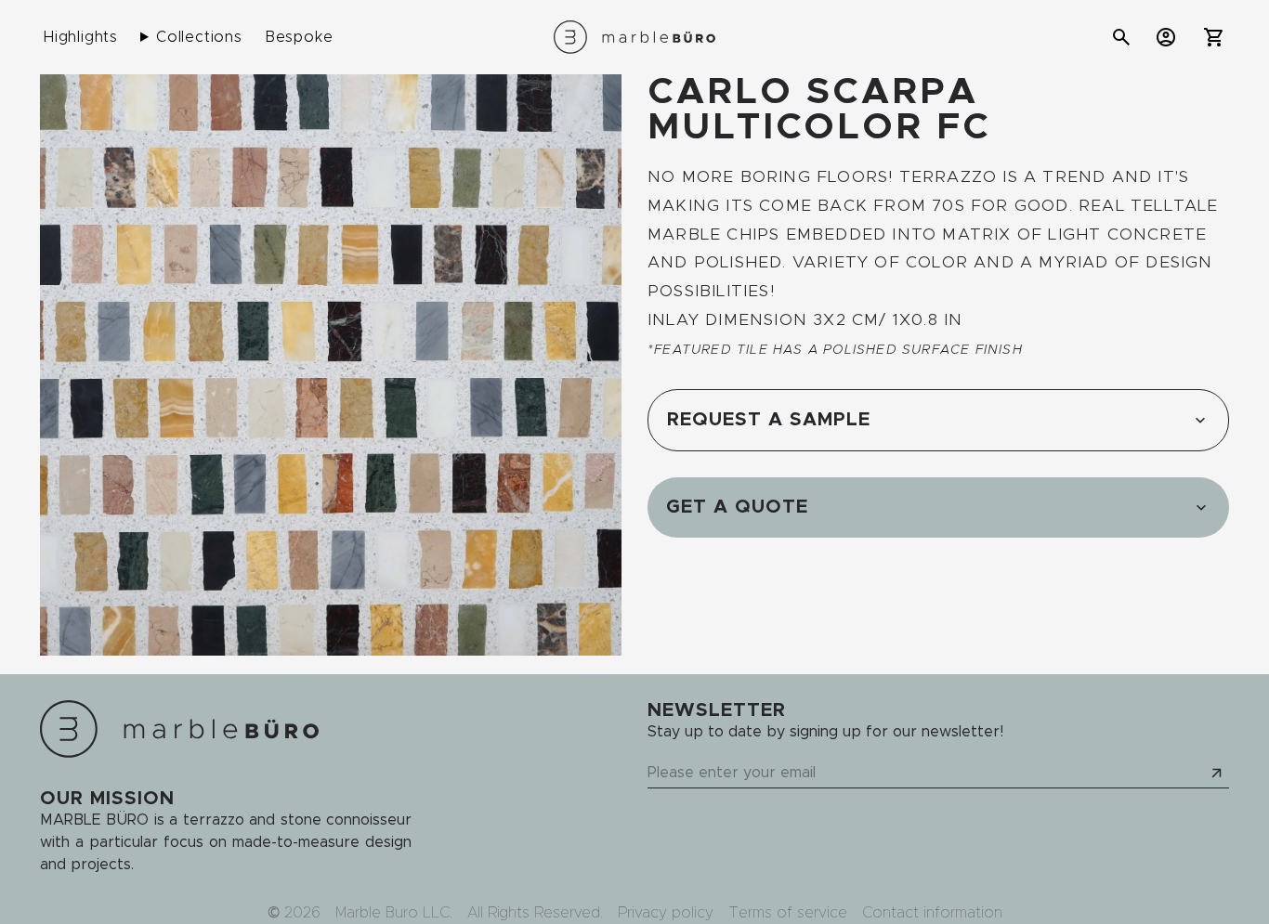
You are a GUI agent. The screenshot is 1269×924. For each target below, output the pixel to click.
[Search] (1121, 37)
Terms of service (787, 912)
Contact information (932, 912)
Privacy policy (665, 912)
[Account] (1166, 37)
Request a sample (768, 419)
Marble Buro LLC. (393, 912)
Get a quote (737, 507)
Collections (199, 37)
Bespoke (299, 37)
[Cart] (1214, 37)
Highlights (81, 37)
